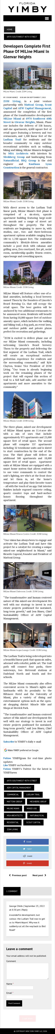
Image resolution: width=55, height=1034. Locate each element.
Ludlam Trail (12, 139)
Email (9, 992)
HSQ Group (28, 160)
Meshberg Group (14, 157)
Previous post (19, 875)
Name (9, 983)
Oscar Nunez (12, 97)
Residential (13, 822)
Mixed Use (32, 808)
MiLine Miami (12, 118)
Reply (24, 909)
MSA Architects (18, 153)
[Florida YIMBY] (27, 7)
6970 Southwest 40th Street (22, 780)
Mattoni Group (33, 104)
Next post (38, 875)
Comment (11, 961)
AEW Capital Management (34, 108)
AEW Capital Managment (19, 787)
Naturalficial (11, 160)
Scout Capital (33, 822)
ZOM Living (12, 101)
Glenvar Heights (25, 122)
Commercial (13, 794)
